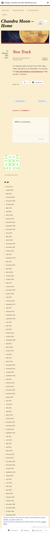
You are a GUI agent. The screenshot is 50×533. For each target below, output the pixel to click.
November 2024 (10, 222)
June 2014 (9, 354)
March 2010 (9, 493)
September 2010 (10, 472)
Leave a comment (45, 59)
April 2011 (9, 447)
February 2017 (10, 311)
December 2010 (10, 461)
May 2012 (9, 408)
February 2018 (10, 301)
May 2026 (9, 193)
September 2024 (10, 226)
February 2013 (10, 383)
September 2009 (10, 515)
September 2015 (10, 340)
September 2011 (10, 433)
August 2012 (9, 397)
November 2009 (10, 507)
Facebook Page (12, 175)
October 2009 (10, 511)
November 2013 (10, 368)
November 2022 (10, 247)
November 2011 (10, 425)
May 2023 (9, 236)
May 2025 (9, 208)
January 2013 (10, 386)
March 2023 (9, 240)
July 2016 (9, 322)
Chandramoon (24, 58)
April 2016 (9, 329)
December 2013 (10, 365)
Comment (41, 139)
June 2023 (9, 233)
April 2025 (9, 211)
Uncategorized (17, 60)
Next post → (42, 101)
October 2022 (10, 251)
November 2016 (10, 315)
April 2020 (9, 268)
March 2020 (9, 272)
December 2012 (10, 390)
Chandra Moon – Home (17, 23)
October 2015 (10, 336)
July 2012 (9, 400)
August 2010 (9, 475)
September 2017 (10, 304)
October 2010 (10, 468)
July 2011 (8, 436)
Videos (4, 14)
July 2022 (9, 254)
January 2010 (10, 500)
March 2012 (9, 415)
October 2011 (10, 429)
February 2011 (10, 454)
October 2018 (10, 293)
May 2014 (9, 358)
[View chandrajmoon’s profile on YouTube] (8, 182)
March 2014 (9, 361)
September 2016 (10, 318)
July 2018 (9, 297)
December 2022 (10, 243)
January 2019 (10, 286)
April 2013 (9, 379)
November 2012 (10, 393)
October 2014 (10, 350)
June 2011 (9, 440)
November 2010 (10, 465)
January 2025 (10, 218)
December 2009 (10, 504)
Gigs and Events (33, 10)
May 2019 (9, 283)
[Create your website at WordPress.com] (25, 2)
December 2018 (10, 290)
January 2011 (10, 457)
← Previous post (19, 101)
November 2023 (10, 229)
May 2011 (9, 443)
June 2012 (9, 404)
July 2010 (9, 479)
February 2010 (10, 497)
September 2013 (10, 375)
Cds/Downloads (18, 10)
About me (5, 10)
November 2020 (10, 265)
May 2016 (9, 326)
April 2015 (9, 343)
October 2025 (10, 204)
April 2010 (9, 490)
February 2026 (10, 197)
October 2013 (10, 372)
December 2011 (10, 422)
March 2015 (9, 347)
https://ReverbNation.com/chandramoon (29, 71)
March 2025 (9, 215)
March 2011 (9, 450)
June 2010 (9, 482)
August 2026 (9, 190)
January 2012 (10, 418)
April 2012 (9, 411)
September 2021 (10, 258)
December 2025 (10, 201)
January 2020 (10, 276)
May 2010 (9, 486)
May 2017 (9, 308)
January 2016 (10, 333)
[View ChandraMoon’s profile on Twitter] (5, 182)
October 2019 (10, 279)
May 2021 (9, 261)
